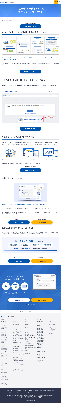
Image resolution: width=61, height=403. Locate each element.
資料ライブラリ (51, 322)
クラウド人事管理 (4, 363)
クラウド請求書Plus (4, 337)
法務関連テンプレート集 (41, 357)
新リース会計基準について (17, 346)
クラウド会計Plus (4, 326)
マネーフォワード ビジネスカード (18, 335)
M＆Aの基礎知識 (39, 344)
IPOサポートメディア (28, 343)
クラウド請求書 (3, 335)
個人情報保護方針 (17, 390)
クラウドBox (5, 356)
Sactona (18, 365)
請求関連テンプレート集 (41, 351)
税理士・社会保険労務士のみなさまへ (30, 348)
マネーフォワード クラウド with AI (18, 373)
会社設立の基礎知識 (40, 335)
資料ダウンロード (19, 300)
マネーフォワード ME (52, 328)
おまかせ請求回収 (16, 324)
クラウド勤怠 (5, 365)
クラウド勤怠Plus (5, 368)
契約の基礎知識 (39, 334)
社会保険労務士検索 (28, 328)
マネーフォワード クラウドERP (18, 338)
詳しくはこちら (19, 222)
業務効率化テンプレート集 (41, 361)
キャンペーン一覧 (52, 324)
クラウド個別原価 (4, 351)
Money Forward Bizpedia (42, 323)
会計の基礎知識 (39, 328)
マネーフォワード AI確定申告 (5, 333)
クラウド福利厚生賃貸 (4, 379)
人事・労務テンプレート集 (41, 355)
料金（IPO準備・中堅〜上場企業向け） (30, 338)
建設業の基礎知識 (40, 343)
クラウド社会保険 (4, 374)
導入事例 (26, 324)
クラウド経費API (27, 353)
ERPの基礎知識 (39, 326)
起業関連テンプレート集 (41, 358)
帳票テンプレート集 (40, 354)
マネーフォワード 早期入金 (17, 358)
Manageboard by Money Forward (18, 362)
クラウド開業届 (15, 334)
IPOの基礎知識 (39, 337)
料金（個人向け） (28, 332)
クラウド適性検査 (4, 384)
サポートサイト (27, 322)
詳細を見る (19, 261)
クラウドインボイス (4, 347)
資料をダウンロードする (30, 26)
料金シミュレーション (28, 339)
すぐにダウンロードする (30, 128)
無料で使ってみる (42, 222)
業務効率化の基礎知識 (40, 340)
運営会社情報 (9, 390)
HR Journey (51, 333)
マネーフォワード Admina (17, 337)
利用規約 (36, 390)
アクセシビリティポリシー (41, 392)
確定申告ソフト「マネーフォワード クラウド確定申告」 (9, 311)
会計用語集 (39, 325)
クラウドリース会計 (5, 328)
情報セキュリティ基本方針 (28, 390)
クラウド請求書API (28, 351)
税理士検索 (27, 327)
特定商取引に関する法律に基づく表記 (47, 390)
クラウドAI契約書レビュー (17, 331)
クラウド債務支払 (4, 344)
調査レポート (51, 325)
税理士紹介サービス (28, 325)
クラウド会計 (3, 323)
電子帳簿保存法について (17, 342)
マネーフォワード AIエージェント (18, 370)
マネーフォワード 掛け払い (5, 358)
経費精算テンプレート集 (41, 352)
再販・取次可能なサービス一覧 (18, 350)
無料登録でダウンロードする (30, 71)
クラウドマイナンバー (4, 377)
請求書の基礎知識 (40, 332)
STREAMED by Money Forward (18, 360)
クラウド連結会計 (4, 354)
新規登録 (56, 1)
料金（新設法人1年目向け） (29, 334)
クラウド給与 (3, 370)
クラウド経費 (3, 342)
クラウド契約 (15, 329)
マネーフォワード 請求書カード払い (18, 354)
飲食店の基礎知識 (40, 341)
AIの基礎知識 (39, 347)
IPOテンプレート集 (40, 360)
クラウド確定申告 (6, 330)
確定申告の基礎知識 (40, 329)
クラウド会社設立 (16, 332)
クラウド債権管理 (5, 340)
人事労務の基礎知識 (40, 331)
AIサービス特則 (50, 392)
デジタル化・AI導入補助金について (18, 344)
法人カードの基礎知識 (40, 338)
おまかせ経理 (15, 322)
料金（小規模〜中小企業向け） (30, 335)
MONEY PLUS (52, 330)
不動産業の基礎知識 (40, 346)
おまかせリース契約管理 (17, 325)
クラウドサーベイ (4, 381)
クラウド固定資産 (4, 349)
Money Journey (51, 332)
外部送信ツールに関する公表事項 (14, 392)
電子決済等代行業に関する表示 (28, 392)
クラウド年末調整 (4, 372)
